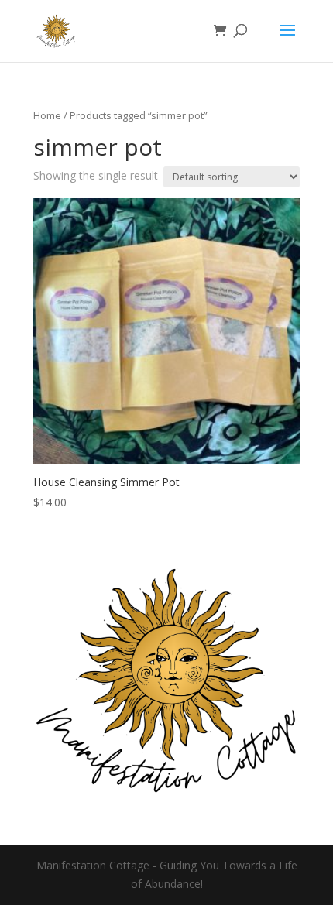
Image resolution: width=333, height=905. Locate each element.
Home (47, 115)
